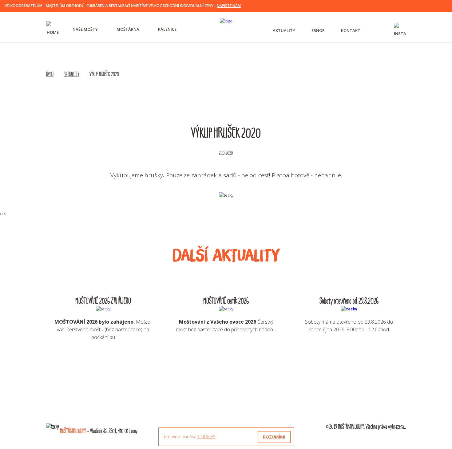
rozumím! (274, 437)
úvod (50, 74)
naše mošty (85, 29)
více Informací (103, 356)
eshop (318, 30)
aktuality (284, 30)
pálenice (167, 29)
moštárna (128, 29)
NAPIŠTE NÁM (229, 5)
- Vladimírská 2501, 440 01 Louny (98, 431)
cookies (207, 436)
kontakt (350, 30)
